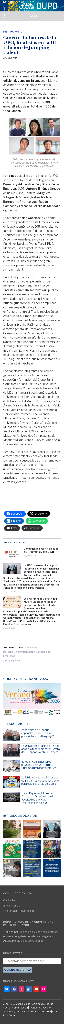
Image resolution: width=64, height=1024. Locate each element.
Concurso (31, 647)
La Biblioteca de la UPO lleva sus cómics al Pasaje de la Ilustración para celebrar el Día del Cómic (40, 780)
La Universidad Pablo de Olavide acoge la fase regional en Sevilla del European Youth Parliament (40, 749)
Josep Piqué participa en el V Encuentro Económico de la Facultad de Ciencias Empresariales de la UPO (38, 798)
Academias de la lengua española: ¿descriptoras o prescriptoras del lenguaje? (37, 733)
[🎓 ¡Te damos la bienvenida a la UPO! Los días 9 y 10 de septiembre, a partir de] (12, 849)
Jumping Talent (13, 660)
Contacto (9, 900)
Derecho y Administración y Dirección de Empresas (26, 653)
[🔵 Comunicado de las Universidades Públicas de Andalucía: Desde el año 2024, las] (52, 868)
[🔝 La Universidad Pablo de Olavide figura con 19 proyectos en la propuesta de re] (12, 868)
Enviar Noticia (11, 905)
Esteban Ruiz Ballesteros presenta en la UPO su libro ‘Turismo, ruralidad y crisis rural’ (39, 764)
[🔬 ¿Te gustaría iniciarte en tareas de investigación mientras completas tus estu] (32, 868)
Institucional (12, 31)
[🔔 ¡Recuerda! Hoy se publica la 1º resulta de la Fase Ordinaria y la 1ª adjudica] (52, 849)
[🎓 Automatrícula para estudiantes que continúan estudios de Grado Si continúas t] (32, 849)
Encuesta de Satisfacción (18, 910)
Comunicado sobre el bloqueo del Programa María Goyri (41, 550)
